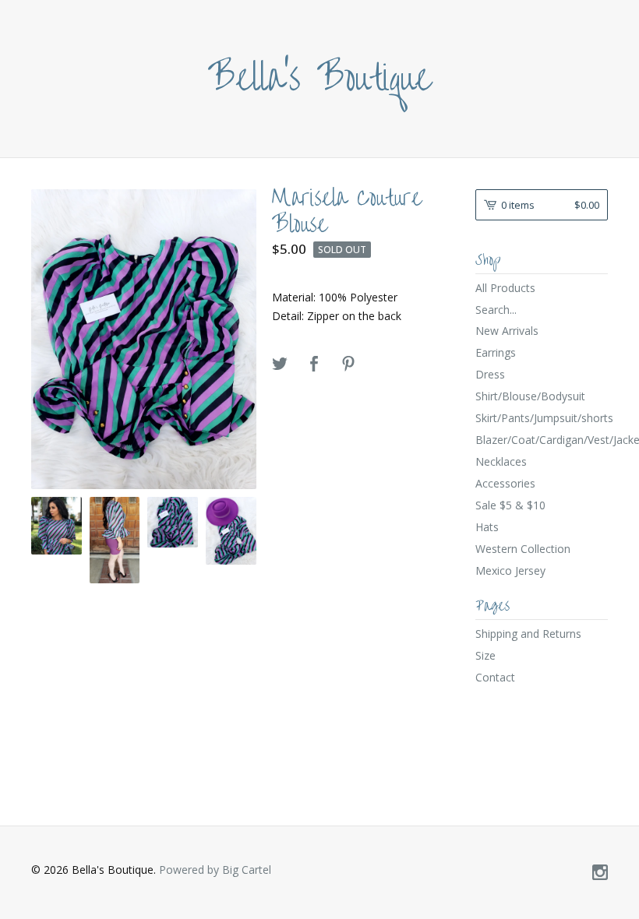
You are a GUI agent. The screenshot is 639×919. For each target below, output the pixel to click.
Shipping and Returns (528, 633)
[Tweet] (280, 364)
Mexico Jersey (510, 570)
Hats (487, 526)
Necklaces (501, 461)
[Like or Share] (314, 364)
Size (485, 655)
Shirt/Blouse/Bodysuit (530, 396)
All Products (505, 287)
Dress (490, 374)
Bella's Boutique (320, 78)
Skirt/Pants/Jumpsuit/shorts (541, 417)
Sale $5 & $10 (510, 505)
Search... (496, 310)
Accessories (505, 483)
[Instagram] (600, 873)
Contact (495, 677)
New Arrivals (506, 330)
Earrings (495, 352)
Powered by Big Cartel (215, 869)
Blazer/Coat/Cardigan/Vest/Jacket (541, 439)
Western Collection (522, 548)
